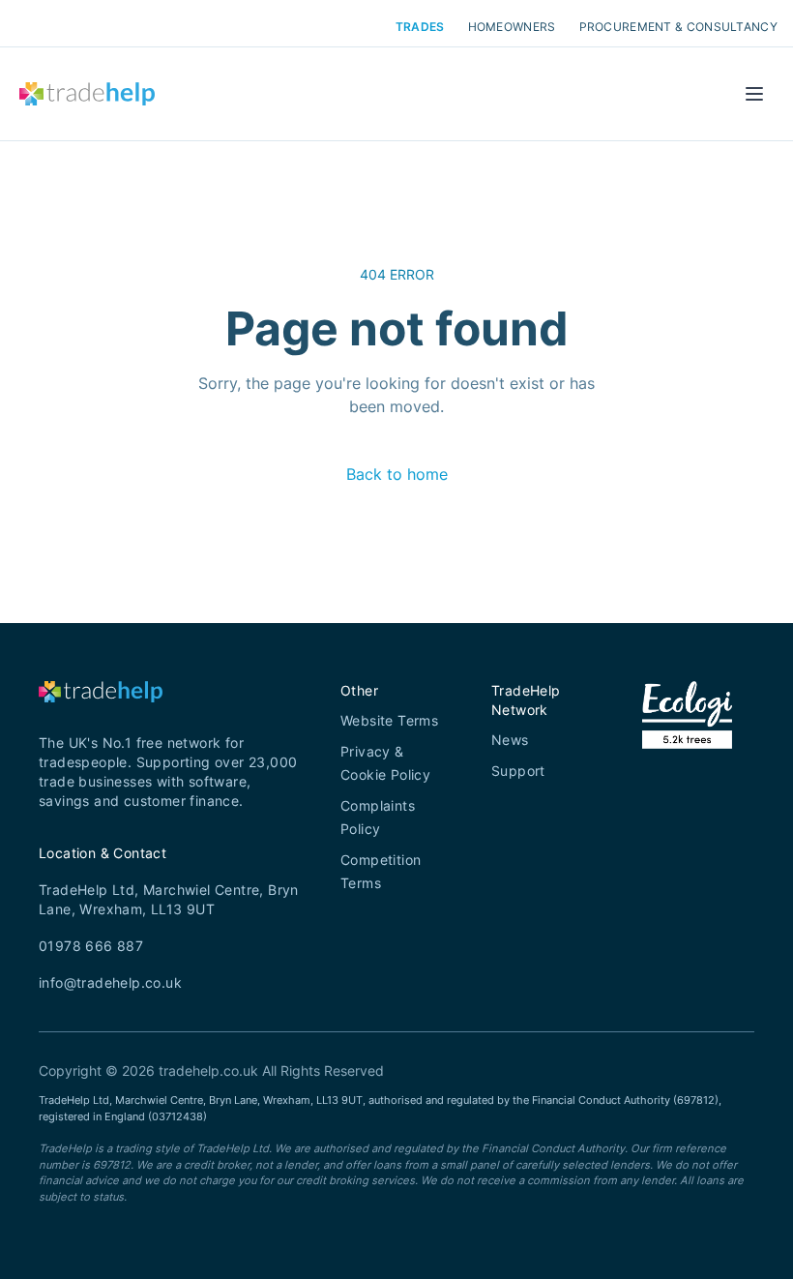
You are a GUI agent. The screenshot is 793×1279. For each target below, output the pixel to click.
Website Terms (389, 720)
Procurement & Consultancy (678, 27)
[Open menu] (754, 93)
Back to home (397, 474)
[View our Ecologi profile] (687, 739)
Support (518, 770)
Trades (420, 27)
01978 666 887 (91, 946)
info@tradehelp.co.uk (110, 982)
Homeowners (512, 27)
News (510, 739)
